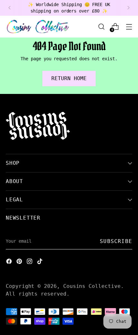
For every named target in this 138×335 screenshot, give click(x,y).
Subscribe (116, 241)
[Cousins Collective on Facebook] (9, 262)
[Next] (128, 8)
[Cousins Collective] (38, 26)
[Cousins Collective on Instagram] (30, 262)
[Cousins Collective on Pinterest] (20, 262)
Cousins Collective (92, 286)
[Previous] (10, 8)
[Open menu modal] (128, 26)
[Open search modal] (101, 26)
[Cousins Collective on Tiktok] (40, 262)
